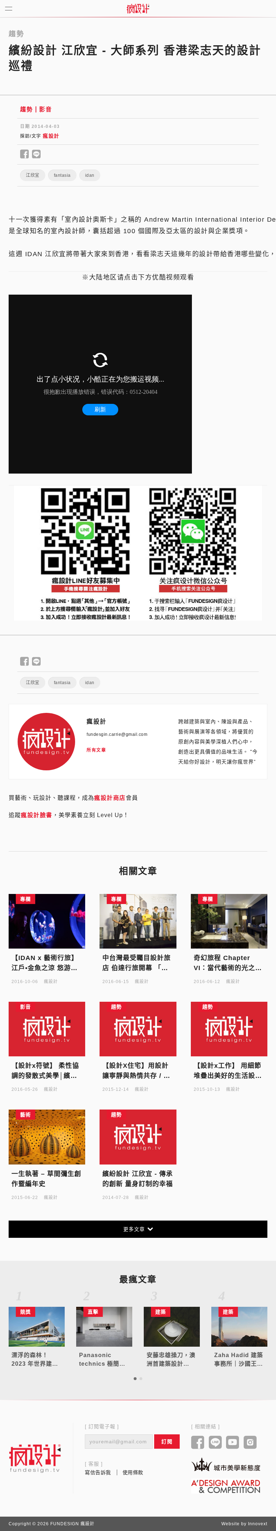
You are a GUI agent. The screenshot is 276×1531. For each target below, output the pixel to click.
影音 (45, 109)
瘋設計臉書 (36, 815)
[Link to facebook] (197, 1443)
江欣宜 (33, 175)
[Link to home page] (35, 1458)
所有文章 (96, 750)
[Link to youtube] (232, 1443)
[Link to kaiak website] (225, 1464)
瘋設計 (51, 136)
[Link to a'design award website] (225, 1486)
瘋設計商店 (110, 798)
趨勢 (26, 109)
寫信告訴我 (98, 1472)
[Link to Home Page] (138, 9)
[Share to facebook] (24, 154)
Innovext (257, 1523)
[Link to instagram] (250, 1443)
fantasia (62, 175)
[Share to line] (36, 154)
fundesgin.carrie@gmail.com (117, 734)
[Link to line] (215, 1443)
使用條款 (133, 1472)
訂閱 (166, 1441)
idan (90, 175)
